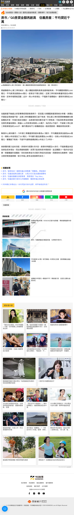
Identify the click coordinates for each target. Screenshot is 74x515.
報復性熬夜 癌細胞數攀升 (59, 325)
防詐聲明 (24, 482)
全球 (32, 5)
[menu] (72, 5)
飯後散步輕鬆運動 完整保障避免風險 (15, 460)
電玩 (48, 5)
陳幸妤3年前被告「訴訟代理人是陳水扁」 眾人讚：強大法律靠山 (60, 429)
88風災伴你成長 (20, 8)
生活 (43, 5)
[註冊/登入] (71, 1)
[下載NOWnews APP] (63, 1)
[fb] (29, 493)
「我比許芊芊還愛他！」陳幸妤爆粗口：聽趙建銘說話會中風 (37, 405)
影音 (55, 5)
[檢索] (67, 1)
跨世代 (32, 8)
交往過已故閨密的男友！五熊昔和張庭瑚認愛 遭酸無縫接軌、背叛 (13, 405)
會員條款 (29, 486)
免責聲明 (32, 482)
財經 (37, 5)
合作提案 (45, 486)
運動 (27, 5)
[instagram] (34, 493)
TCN (39, 8)
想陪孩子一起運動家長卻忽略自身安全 (52, 460)
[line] (39, 493)
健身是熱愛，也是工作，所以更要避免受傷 (13, 429)
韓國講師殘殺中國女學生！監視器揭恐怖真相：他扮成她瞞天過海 (19, 382)
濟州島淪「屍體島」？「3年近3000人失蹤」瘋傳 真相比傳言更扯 (37, 429)
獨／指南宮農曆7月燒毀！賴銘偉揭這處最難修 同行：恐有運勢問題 (37, 326)
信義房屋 (6, 205)
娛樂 (22, 5)
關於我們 (37, 486)
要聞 (12, 5)
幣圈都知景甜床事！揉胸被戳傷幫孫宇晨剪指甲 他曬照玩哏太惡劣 (60, 350)
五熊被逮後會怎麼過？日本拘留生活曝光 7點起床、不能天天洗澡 (37, 350)
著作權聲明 (49, 482)
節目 (60, 5)
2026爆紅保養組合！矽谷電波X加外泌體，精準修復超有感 (60, 404)
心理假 (57, 8)
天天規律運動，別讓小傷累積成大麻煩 (13, 350)
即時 (7, 5)
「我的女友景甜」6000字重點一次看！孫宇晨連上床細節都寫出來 (13, 326)
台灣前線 (48, 8)
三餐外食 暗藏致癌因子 (46, 381)
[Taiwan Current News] (59, 1)
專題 (17, 5)
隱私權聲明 (40, 482)
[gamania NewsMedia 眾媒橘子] (37, 501)
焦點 (2, 5)
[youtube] (44, 493)
